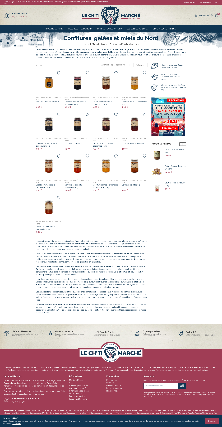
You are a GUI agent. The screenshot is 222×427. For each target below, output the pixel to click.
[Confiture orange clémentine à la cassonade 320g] (106, 166)
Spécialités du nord (88, 2)
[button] (190, 2)
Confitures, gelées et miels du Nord (48, 98)
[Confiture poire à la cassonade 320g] (135, 83)
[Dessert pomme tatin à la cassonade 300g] (49, 207)
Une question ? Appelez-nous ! (25, 398)
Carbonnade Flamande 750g (174, 150)
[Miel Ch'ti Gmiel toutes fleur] (49, 83)
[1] (182, 386)
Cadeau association (117, 410)
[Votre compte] (212, 15)
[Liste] (41, 65)
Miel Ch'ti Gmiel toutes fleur (47, 102)
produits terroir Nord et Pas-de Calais (42, 383)
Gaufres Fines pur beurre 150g (175, 184)
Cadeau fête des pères (200, 410)
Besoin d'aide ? (19, 13)
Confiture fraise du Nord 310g (134, 143)
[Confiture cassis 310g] (77, 124)
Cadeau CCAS (143, 410)
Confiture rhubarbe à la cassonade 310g (102, 103)
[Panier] (216, 15)
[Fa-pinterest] (175, 3)
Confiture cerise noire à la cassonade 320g (46, 144)
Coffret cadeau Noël (183, 410)
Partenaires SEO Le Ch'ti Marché (174, 413)
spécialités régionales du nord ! (32, 394)
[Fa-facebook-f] (171, 3)
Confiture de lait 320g (131, 185)
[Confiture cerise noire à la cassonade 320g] (49, 124)
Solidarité (191, 332)
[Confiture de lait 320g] (135, 166)
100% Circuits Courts (104, 332)
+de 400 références (21, 331)
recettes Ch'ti (20, 386)
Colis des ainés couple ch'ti (125, 413)
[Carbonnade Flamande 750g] (157, 155)
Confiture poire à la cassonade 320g (134, 103)
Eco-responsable (151, 331)
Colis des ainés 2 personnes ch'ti (149, 413)
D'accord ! (212, 421)
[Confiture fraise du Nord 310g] (135, 124)
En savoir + (16, 424)
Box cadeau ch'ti (22, 413)
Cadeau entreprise (64, 410)
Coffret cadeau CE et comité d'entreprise (40, 410)
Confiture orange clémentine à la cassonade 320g (105, 186)
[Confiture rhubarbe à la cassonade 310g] (106, 83)
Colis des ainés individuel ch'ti (78, 413)
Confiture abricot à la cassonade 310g (73, 186)
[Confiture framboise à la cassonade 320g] (106, 124)
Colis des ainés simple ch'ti (56, 413)
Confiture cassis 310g (73, 143)
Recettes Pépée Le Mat (196, 413)
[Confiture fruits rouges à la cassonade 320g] (77, 83)
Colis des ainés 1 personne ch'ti (102, 413)
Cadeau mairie (131, 410)
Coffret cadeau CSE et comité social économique (90, 410)
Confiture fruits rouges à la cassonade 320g (75, 103)
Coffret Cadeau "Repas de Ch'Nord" (175, 167)
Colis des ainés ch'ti (37, 413)
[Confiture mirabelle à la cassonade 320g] (49, 166)
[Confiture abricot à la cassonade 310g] (77, 166)
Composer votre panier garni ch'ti (162, 410)
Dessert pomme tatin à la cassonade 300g (46, 227)
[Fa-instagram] (179, 3)
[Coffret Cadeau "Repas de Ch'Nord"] (157, 172)
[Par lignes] (37, 65)
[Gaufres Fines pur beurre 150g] (157, 189)
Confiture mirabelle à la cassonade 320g (45, 186)
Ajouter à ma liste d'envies (59, 73)
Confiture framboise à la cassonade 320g (103, 144)
